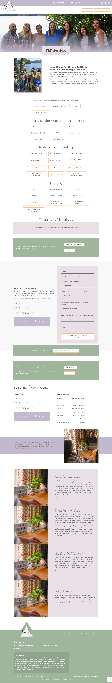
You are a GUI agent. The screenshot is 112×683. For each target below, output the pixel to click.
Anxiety (33, 196)
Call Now (69, 250)
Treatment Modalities (40, 112)
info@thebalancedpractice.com (83, 3)
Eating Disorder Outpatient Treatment (56, 121)
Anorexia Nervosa (57, 127)
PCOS (56, 167)
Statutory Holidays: (63, 422)
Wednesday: (61, 405)
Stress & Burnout (56, 196)
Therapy (76, 106)
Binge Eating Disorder (38, 133)
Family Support (57, 139)
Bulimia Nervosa (75, 127)
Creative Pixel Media (91, 676)
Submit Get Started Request (77, 336)
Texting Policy (66, 679)
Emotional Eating (56, 160)
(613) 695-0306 (60, 3)
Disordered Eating (75, 133)
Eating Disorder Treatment (24, 645)
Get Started (87, 9)
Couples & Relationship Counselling (34, 210)
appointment (20, 373)
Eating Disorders (40, 106)
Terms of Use (56, 679)
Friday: (59, 412)
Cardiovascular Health (75, 167)
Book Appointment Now (74, 244)
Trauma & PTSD (78, 196)
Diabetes (36, 167)
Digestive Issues (56, 174)
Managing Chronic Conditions (75, 160)
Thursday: (60, 408)
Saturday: (60, 415)
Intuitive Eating (36, 160)
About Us (23, 10)
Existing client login (102, 9)
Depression (78, 190)
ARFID (57, 133)
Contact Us (63, 10)
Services (39, 10)
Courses (95, 634)
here (37, 227)
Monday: (59, 398)
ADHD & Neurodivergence (76, 174)
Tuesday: (60, 402)
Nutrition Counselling (60, 106)
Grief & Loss (34, 202)
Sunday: (59, 419)
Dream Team (32, 10)
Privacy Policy (45, 679)
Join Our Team (73, 10)
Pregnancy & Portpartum (36, 174)
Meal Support (38, 139)
